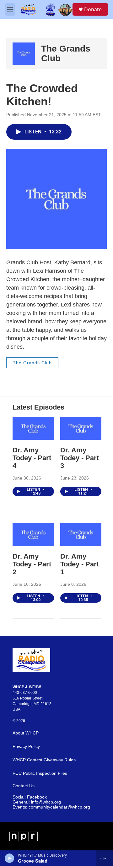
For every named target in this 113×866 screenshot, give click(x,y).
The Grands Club (32, 362)
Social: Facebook (30, 797)
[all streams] (104, 858)
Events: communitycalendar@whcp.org (51, 807)
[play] (9, 858)
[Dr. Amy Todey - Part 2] (33, 534)
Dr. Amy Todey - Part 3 (79, 458)
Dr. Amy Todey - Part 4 (32, 458)
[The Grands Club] (24, 53)
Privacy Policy (26, 746)
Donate (93, 9)
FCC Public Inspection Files (40, 773)
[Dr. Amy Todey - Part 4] (33, 428)
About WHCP (26, 733)
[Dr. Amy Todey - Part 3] (81, 428)
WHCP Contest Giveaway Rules (44, 760)
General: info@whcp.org (37, 802)
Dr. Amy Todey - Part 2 (32, 564)
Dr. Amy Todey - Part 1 (79, 564)
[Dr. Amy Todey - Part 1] (81, 534)
